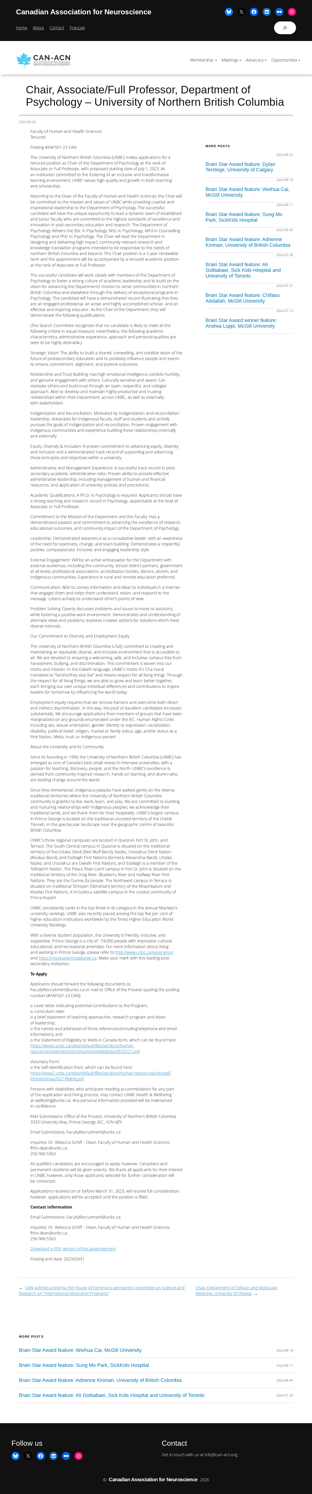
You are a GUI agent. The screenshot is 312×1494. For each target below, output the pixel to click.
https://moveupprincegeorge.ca (68, 958)
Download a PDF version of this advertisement (73, 1248)
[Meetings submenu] (240, 60)
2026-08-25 (284, 154)
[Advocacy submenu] (265, 60)
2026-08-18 (284, 179)
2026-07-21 (284, 285)
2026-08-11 (284, 205)
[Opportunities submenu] (299, 60)
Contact (57, 27)
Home (21, 27)
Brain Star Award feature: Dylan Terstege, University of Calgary (240, 167)
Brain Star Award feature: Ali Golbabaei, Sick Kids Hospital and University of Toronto (243, 270)
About (38, 27)
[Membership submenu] (216, 60)
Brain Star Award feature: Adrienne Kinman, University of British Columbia (248, 242)
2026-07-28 (284, 255)
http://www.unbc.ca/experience (144, 952)
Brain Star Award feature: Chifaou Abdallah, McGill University (243, 298)
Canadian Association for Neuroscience (83, 12)
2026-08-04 (284, 230)
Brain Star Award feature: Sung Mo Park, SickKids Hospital (244, 217)
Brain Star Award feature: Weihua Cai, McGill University (248, 192)
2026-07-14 (284, 311)
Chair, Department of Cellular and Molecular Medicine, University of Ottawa (237, 1290)
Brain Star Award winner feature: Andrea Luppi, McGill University (241, 323)
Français (77, 27)
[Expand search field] (285, 27)
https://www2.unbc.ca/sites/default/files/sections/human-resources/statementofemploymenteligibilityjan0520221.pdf (84, 1048)
